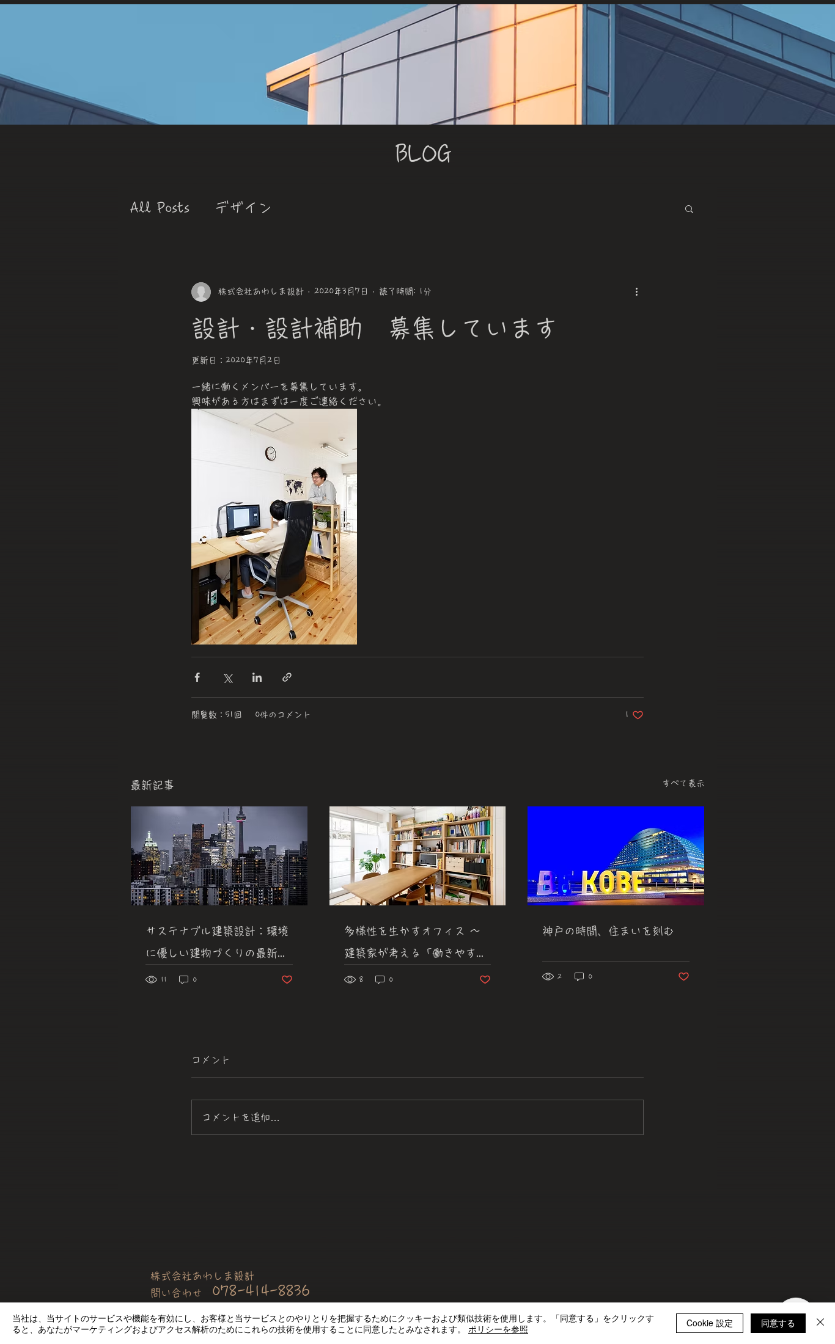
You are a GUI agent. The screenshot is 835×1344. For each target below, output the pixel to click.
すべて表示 (683, 783)
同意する (778, 1323)
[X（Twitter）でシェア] (227, 677)
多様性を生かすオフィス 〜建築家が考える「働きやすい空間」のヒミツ (415, 945)
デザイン (243, 207)
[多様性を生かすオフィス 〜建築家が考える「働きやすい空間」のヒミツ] (417, 855)
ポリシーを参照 (498, 1329)
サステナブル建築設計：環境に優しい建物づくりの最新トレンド (217, 945)
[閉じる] (820, 1323)
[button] (689, 208)
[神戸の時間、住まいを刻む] (616, 855)
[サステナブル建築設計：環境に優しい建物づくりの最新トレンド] (219, 855)
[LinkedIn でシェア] (257, 677)
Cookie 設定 (709, 1323)
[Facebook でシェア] (197, 677)
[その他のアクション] (636, 292)
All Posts (159, 207)
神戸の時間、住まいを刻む (608, 931)
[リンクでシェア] (287, 677)
